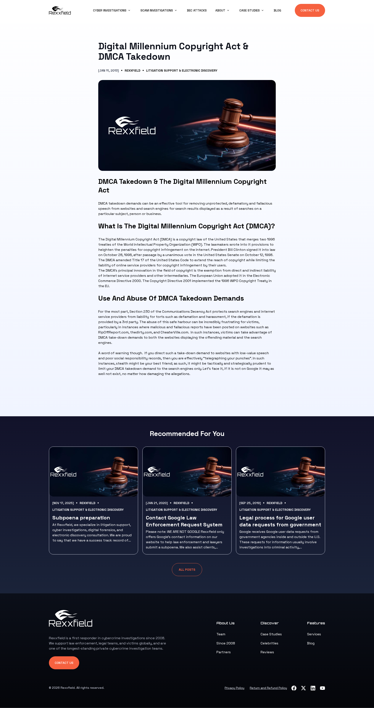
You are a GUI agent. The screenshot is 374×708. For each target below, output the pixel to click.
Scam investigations (156, 10)
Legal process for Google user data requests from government (280, 521)
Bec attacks (197, 10)
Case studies (249, 10)
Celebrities (269, 643)
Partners (223, 652)
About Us (225, 623)
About (220, 10)
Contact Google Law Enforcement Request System (184, 521)
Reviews (267, 652)
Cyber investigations (109, 10)
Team (220, 634)
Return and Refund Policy (268, 688)
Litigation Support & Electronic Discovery (181, 70)
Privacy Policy (234, 688)
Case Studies (271, 634)
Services (314, 634)
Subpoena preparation (81, 517)
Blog (277, 10)
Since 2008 (225, 643)
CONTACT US (310, 10)
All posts (187, 570)
